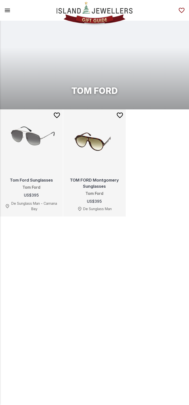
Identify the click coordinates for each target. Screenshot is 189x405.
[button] (7, 10)
